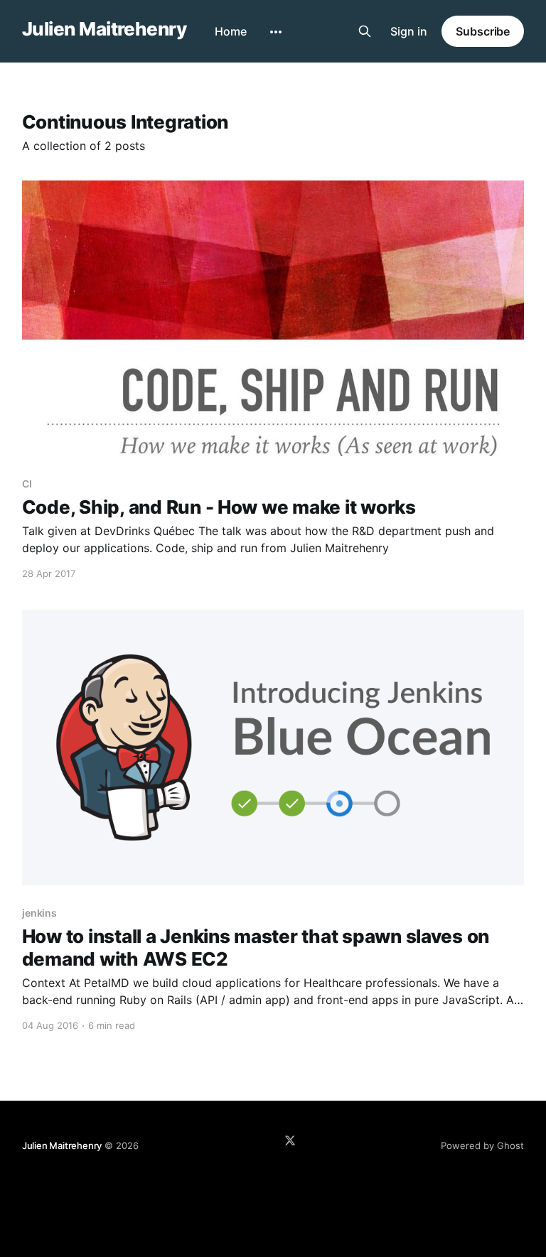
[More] (276, 32)
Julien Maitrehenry (104, 29)
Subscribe (483, 31)
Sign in (408, 31)
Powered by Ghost (482, 1145)
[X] (290, 1140)
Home (231, 31)
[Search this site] (364, 31)
